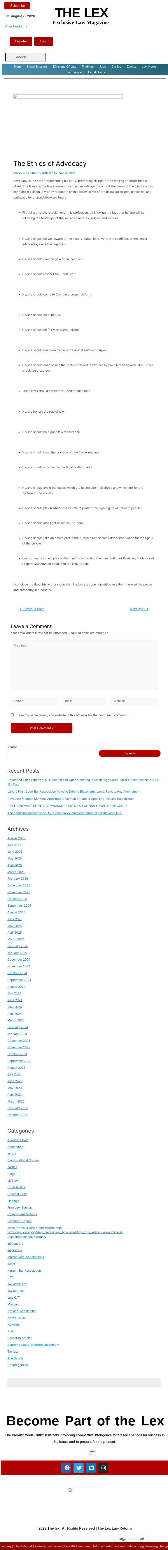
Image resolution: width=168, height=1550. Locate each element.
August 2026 (16, 838)
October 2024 (17, 973)
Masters (13, 1304)
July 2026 (14, 845)
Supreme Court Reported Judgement (33, 1344)
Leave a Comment (26, 172)
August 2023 (16, 1067)
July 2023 (14, 1074)
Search (12, 746)
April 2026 (14, 865)
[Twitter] (79, 1468)
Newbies (13, 1324)
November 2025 (18, 892)
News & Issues (37, 66)
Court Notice (16, 1187)
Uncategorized (17, 1365)
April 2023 (14, 1094)
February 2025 (17, 946)
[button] (92, 1452)
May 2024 (14, 1007)
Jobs (102, 66)
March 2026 (16, 872)
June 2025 (14, 919)
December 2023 (18, 1040)
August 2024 (16, 986)
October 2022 (17, 1115)
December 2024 (18, 959)
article (46, 172)
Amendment (15, 1147)
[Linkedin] (91, 1468)
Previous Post (31, 609)
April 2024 (14, 1013)
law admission (17, 1284)
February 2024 (17, 1027)
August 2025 (16, 912)
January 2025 (17, 953)
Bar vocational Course (23, 1160)
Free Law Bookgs (19, 1207)
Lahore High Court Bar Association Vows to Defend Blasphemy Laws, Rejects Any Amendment (73, 791)
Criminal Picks (17, 1194)
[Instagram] (103, 1468)
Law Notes (149, 66)
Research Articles (19, 1338)
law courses (15, 1290)
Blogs (17, 66)
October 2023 (17, 1054)
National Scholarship (21, 1311)
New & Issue (16, 1317)
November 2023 (18, 1047)
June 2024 (15, 1000)
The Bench (15, 1358)
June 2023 (15, 1081)
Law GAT (13, 1297)
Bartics (116, 66)
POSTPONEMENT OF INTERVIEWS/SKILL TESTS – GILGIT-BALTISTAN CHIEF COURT (67, 805)
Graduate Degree (19, 1221)
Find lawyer (73, 72)
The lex (53, 1528)
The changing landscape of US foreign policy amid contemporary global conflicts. (64, 813)
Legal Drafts (96, 72)
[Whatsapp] (156, 1539)
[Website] (134, 701)
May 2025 (14, 926)
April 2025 (14, 932)
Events (131, 66)
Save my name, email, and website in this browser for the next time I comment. (72, 715)
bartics (12, 1167)
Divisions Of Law (64, 66)
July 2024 (14, 993)
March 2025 (15, 939)
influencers (15, 1243)
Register (20, 41)
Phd (10, 1331)
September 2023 (19, 1061)
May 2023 (14, 1088)
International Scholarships (25, 1257)
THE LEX (81, 13)
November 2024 (18, 966)
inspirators (14, 1250)
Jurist (11, 1263)
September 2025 (19, 905)
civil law (13, 1180)
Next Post (139, 609)
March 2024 (16, 1020)
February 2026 (17, 878)
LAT (10, 1277)
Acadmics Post (17, 1140)
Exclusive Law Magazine (81, 22)
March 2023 (16, 1101)
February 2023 (17, 1108)
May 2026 (14, 858)
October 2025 (17, 899)
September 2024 (19, 980)
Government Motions (22, 1214)
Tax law (12, 1351)
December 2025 (18, 885)
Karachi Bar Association (24, 1270)
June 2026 (15, 851)
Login (44, 41)
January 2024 (17, 1034)
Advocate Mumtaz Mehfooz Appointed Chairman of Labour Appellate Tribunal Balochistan (70, 798)
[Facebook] (66, 1468)
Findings (88, 66)
